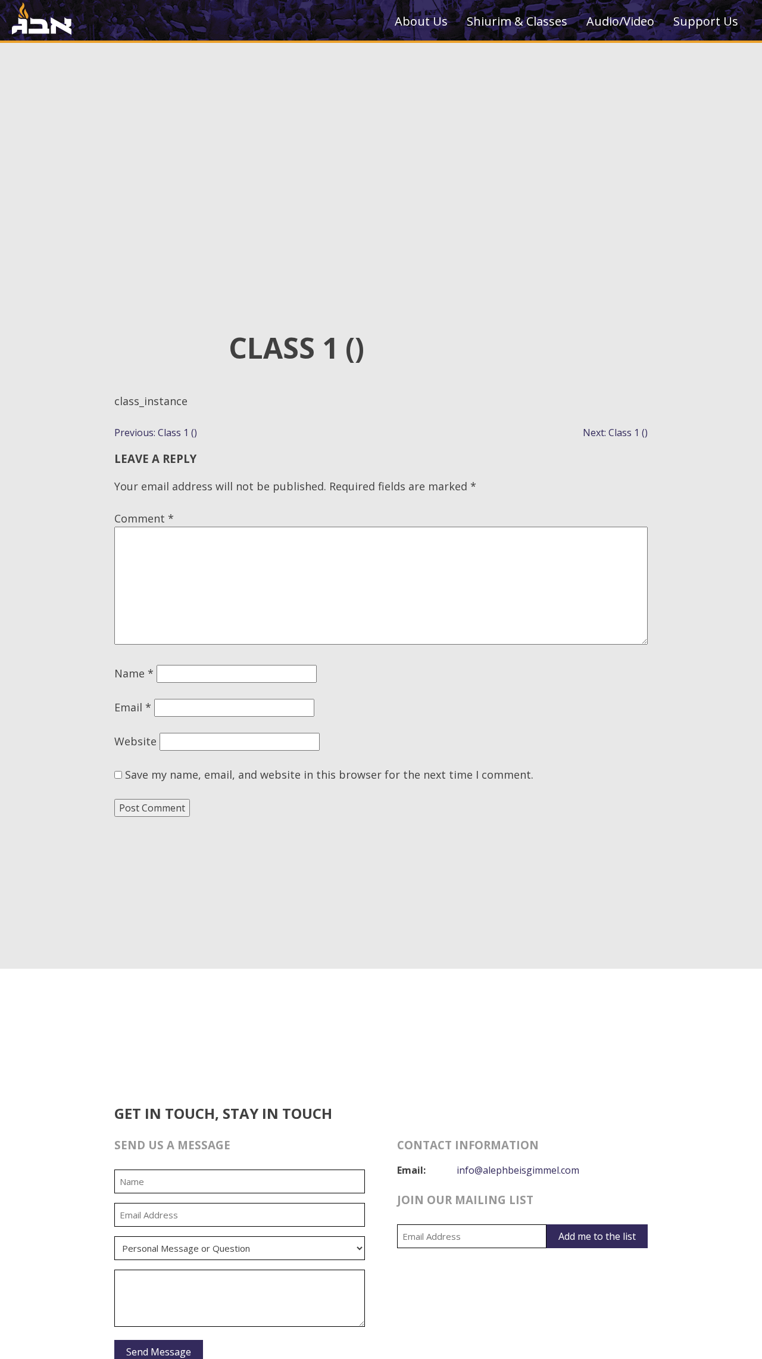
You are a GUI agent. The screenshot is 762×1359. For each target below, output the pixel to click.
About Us (421, 21)
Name (134, 673)
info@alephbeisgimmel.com (518, 1170)
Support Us (705, 21)
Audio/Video (620, 21)
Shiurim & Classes (517, 21)
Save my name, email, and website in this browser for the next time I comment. (329, 774)
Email (132, 707)
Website (135, 741)
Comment (144, 518)
